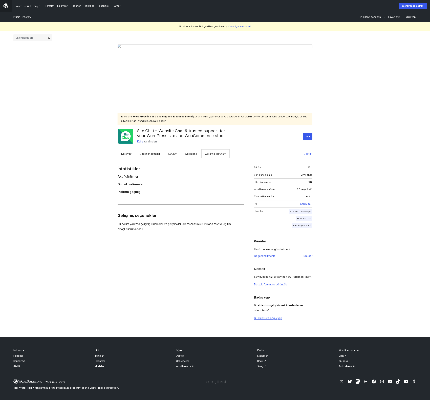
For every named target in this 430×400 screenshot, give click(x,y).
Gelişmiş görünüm (215, 153)
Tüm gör (307, 256)
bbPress (345, 361)
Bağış (261, 361)
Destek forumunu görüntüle (270, 284)
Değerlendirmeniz (264, 256)
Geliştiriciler (182, 361)
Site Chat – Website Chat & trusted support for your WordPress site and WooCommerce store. (181, 133)
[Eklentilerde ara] (49, 37)
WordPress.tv (185, 366)
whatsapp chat (304, 218)
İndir (307, 136)
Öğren (179, 350)
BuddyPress (347, 366)
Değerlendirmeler (149, 153)
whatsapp (306, 211)
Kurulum (172, 153)
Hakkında (18, 350)
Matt (343, 355)
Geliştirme (191, 153)
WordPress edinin (412, 5)
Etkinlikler (262, 355)
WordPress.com (349, 350)
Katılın (260, 350)
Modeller (100, 366)
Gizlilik (16, 366)
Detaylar (126, 153)
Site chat (294, 211)
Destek (308, 153)
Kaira (140, 141)
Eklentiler (100, 361)
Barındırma (19, 361)
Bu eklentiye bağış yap (268, 318)
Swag (261, 366)
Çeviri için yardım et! (239, 26)
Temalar (99, 355)
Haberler (18, 355)
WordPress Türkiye (55, 382)
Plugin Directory (22, 16)
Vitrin (97, 350)
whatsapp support (302, 225)
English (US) (305, 203)
